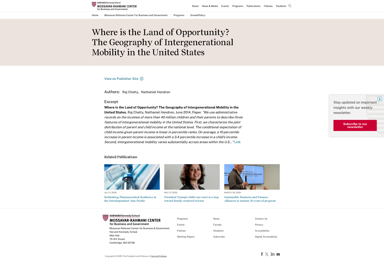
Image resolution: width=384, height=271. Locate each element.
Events (225, 6)
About (195, 6)
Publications (253, 6)
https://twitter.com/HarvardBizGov (267, 254)
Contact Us (261, 218)
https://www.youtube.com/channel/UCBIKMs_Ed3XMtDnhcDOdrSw (278, 254)
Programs (237, 6)
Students (281, 6)
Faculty (217, 224)
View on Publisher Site (121, 79)
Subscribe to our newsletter (355, 125)
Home (95, 15)
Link (237, 142)
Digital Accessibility (266, 236)
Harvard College (159, 256)
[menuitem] (195, 7)
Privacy (259, 224)
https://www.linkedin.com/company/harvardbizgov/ (273, 254)
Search (290, 6)
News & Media (210, 6)
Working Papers (186, 236)
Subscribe (219, 236)
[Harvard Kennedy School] (115, 6)
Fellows (268, 6)
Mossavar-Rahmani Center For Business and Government (136, 15)
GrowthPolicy (197, 15)
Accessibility (262, 230)
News (216, 218)
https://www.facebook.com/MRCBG (262, 254)
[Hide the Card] (380, 99)
